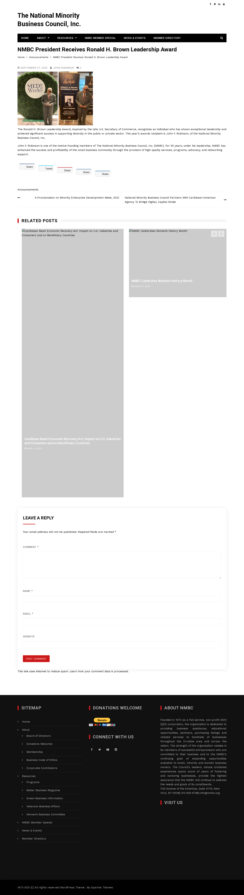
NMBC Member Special (100, 38)
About (41, 38)
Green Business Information (44, 798)
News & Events (135, 38)
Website (29, 636)
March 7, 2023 (138, 286)
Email (28, 613)
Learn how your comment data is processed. (99, 671)
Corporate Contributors (41, 768)
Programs (32, 782)
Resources (65, 38)
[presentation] (214, 234)
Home (25, 38)
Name (28, 591)
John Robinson (63, 67)
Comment (31, 547)
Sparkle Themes (102, 887)
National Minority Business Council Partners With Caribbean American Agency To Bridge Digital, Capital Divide (170, 200)
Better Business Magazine (43, 790)
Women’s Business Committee (45, 814)
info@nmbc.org (210, 793)
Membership (34, 752)
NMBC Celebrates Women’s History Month (157, 281)
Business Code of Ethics (41, 760)
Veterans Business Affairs (43, 806)
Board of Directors (38, 735)
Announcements (28, 189)
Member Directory (167, 38)
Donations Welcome (39, 744)
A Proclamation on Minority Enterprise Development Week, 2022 (77, 197)
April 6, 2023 (30, 448)
